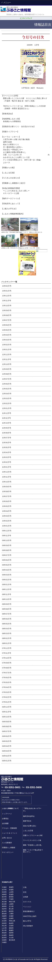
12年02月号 (6, 403)
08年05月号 (6, 624)
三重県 (11, 913)
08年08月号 (6, 609)
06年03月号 (6, 751)
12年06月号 (6, 384)
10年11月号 (6, 477)
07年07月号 (6, 673)
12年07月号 (6, 379)
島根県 (11, 923)
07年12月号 (6, 648)
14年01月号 (6, 291)
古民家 (25, 897)
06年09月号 (6, 722)
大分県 (11, 937)
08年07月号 (6, 614)
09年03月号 (6, 575)
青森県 (11, 887)
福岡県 (11, 933)
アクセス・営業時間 (9, 828)
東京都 (4, 901)
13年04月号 (6, 335)
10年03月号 (6, 516)
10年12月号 (6, 472)
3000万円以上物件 (29, 916)
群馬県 (11, 897)
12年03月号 (6, 398)
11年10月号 (6, 423)
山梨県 (11, 904)
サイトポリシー (8, 852)
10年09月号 (6, 487)
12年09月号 (6, 369)
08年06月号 (6, 619)
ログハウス (27, 901)
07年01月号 (6, 702)
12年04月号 (6, 394)
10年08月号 (6, 491)
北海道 (4, 887)
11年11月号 (6, 418)
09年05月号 (6, 565)
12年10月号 (6, 364)
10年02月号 (6, 521)
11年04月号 (6, 452)
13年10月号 (6, 306)
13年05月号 (6, 330)
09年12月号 (6, 531)
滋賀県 (4, 916)
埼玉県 (4, 899)
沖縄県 (4, 942)
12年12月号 (6, 355)
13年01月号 (6, 350)
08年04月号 (6, 629)
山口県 (4, 928)
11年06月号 (6, 443)
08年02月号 (6, 638)
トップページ (7, 813)
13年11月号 (6, 301)
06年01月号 (6, 761)
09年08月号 (6, 550)
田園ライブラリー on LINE (33, 835)
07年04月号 (6, 687)
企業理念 (5, 818)
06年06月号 (6, 736)
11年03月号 (6, 457)
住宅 (24, 892)
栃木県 (4, 897)
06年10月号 (6, 717)
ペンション (27, 906)
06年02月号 (6, 756)
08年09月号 (6, 604)
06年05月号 (6, 741)
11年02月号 (6, 462)
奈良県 (4, 921)
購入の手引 (27, 921)
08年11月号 (6, 594)
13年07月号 (6, 320)
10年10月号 (6, 482)
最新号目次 (27, 821)
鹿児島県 (12, 940)
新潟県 (4, 904)
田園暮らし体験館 (8, 847)
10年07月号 (6, 496)
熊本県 (4, 937)
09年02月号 (6, 580)
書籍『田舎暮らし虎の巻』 (33, 845)
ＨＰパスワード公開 (11, 193)
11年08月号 (6, 433)
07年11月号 (6, 653)
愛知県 (4, 913)
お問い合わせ (7, 838)
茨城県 (11, 894)
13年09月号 (6, 310)
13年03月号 (6, 340)
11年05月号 (6, 447)
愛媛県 (11, 930)
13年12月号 (6, 296)
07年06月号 (6, 678)
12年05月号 (6, 389)
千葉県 (11, 899)
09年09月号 (6, 545)
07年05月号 (6, 682)
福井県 (4, 909)
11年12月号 (6, 413)
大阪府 (4, 918)
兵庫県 (11, 918)
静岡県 (11, 911)
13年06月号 (6, 325)
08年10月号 (6, 599)
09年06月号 (6, 560)
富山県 (11, 909)
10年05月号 (6, 506)
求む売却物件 (28, 926)
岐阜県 (4, 911)
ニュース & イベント (9, 833)
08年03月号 (6, 633)
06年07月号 (6, 731)
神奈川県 (12, 901)
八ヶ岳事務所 (7, 842)
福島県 (4, 894)
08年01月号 (6, 643)
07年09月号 (6, 663)
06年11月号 (6, 712)
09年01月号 (6, 585)
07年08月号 (6, 668)
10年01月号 (6, 526)
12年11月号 (6, 359)
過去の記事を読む (29, 826)
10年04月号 (6, 511)
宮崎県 (4, 940)
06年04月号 (6, 746)
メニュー (7, 2)
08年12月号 (6, 589)
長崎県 (11, 935)
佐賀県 (4, 935)
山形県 (11, 892)
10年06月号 (6, 501)
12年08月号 (6, 374)
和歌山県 (12, 921)
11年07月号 (6, 438)
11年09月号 (6, 428)
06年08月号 (6, 726)
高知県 (4, 933)
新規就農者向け (29, 911)
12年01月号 (6, 408)
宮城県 (11, 889)
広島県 (11, 925)
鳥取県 (4, 923)
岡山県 (4, 925)
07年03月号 (6, 692)
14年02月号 (6, 286)
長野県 (4, 906)
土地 (24, 887)
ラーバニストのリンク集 (32, 840)
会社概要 (5, 823)
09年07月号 (6, 555)
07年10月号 (6, 658)
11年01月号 (6, 467)
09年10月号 (6, 540)
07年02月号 (6, 697)
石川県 (11, 906)
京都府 (11, 916)
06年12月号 (6, 707)
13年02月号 (6, 345)
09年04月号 (6, 570)
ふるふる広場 (28, 830)
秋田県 (4, 892)
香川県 (4, 930)
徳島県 (11, 928)
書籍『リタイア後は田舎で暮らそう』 (33, 851)
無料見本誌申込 (29, 816)
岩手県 (4, 889)
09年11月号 (6, 536)
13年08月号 (6, 315)
